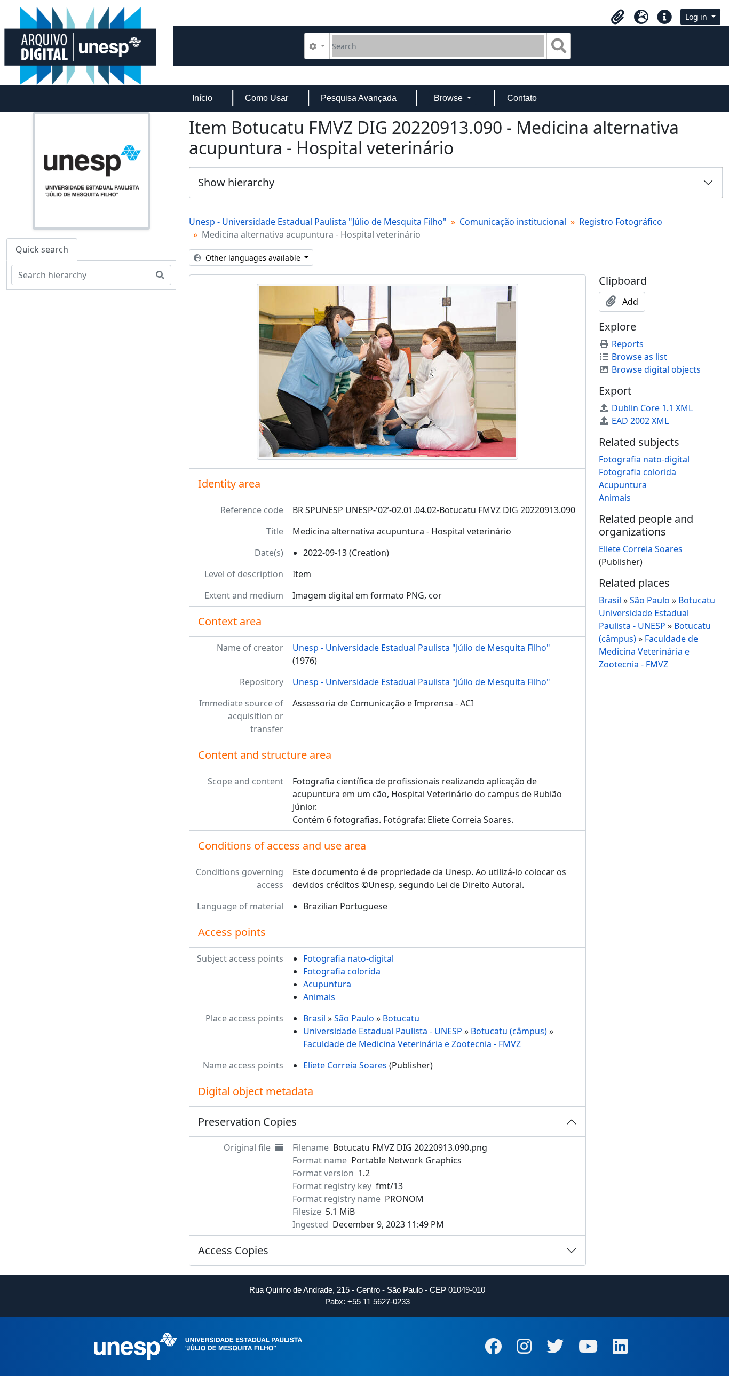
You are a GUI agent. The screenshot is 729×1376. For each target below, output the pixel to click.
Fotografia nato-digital (348, 958)
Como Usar (266, 98)
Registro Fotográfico (620, 221)
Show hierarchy (236, 182)
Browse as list (639, 357)
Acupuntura (327, 984)
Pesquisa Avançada (359, 98)
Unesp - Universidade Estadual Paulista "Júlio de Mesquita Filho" (318, 221)
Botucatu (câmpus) (509, 1031)
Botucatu (401, 1018)
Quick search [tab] (41, 249)
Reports (628, 344)
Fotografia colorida (342, 971)
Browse (449, 98)
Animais (319, 997)
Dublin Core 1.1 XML (652, 408)
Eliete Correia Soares (345, 1065)
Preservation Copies (247, 1121)
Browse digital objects (656, 369)
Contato (522, 98)
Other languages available (253, 258)
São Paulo (354, 1018)
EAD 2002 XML (640, 421)
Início (202, 98)
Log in (697, 17)
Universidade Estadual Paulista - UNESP (382, 1031)
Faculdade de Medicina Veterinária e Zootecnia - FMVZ (412, 1044)
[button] (617, 17)
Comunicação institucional (512, 221)
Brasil (314, 1018)
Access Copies (233, 1250)
